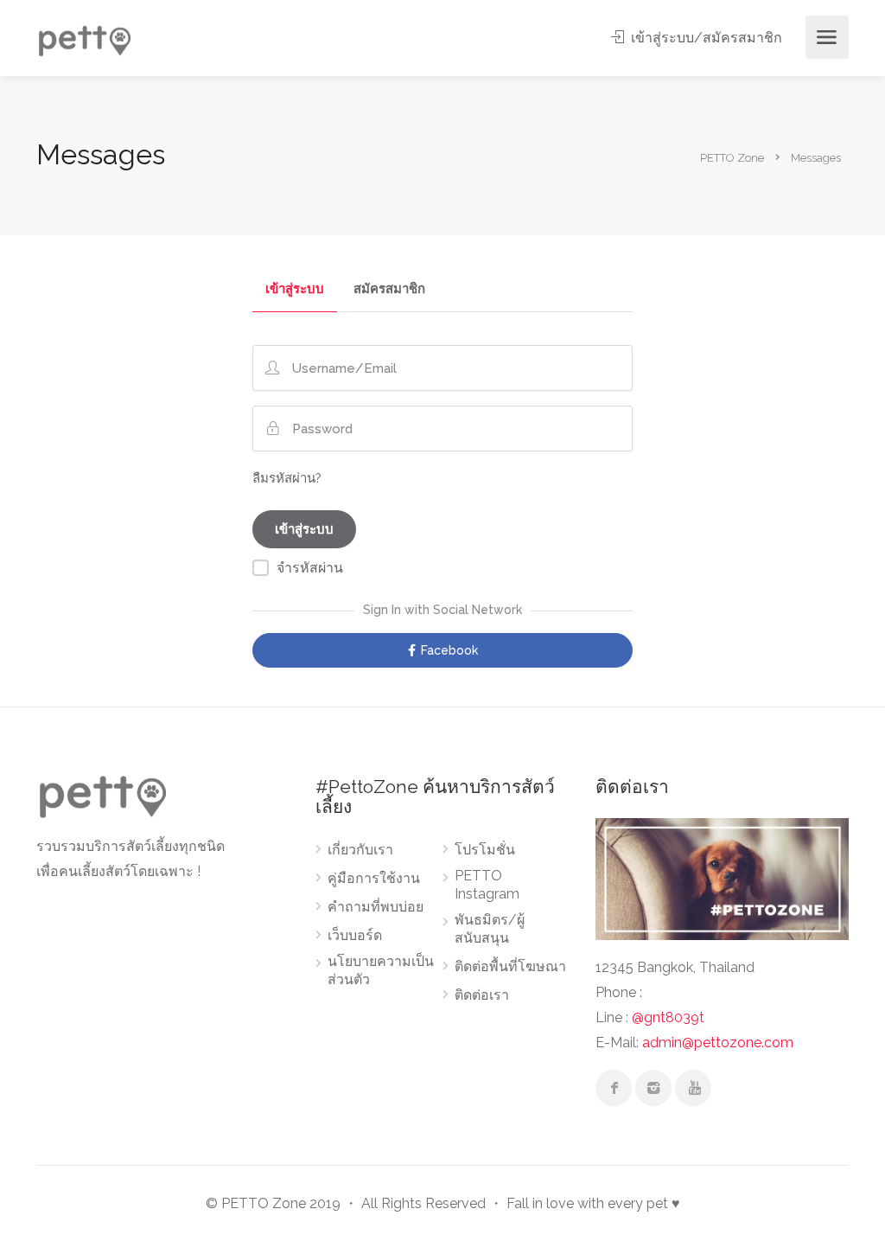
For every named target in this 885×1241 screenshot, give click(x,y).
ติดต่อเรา (482, 995)
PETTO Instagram (487, 884)
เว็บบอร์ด (355, 935)
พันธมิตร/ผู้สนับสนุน (490, 929)
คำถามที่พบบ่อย (375, 907)
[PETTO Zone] (83, 37)
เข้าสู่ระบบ (294, 290)
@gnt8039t (668, 1017)
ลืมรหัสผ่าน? (287, 478)
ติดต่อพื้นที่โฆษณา (510, 966)
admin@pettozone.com (717, 1042)
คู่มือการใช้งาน (374, 878)
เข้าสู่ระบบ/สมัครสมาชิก (704, 37)
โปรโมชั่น (485, 849)
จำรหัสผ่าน (310, 568)
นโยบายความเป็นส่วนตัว (381, 970)
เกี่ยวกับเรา (360, 849)
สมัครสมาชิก (389, 290)
